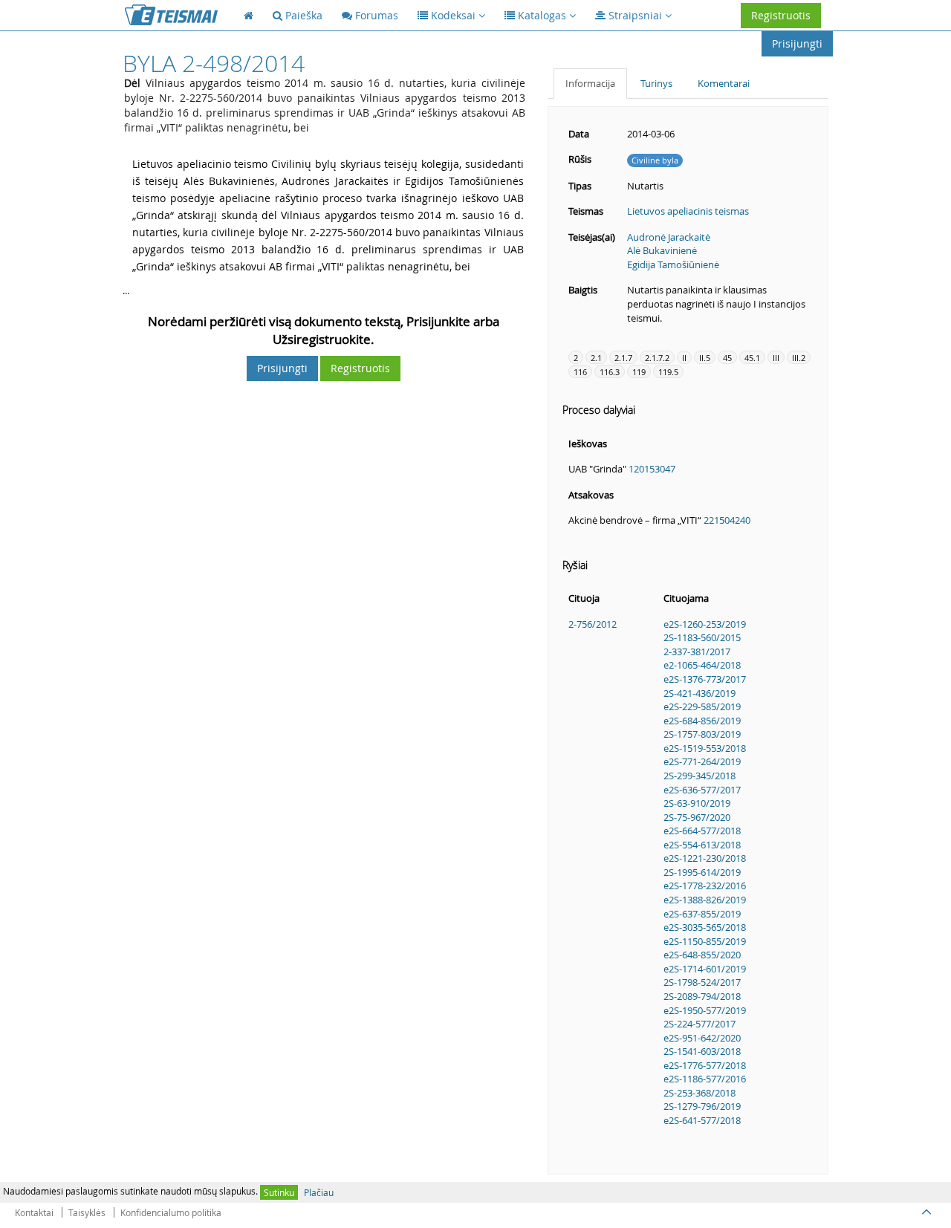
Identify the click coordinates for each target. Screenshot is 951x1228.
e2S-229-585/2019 (702, 706)
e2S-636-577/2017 (702, 789)
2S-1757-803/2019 (702, 734)
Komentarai (724, 83)
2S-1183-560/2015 (702, 637)
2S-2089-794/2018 (702, 996)
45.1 (752, 357)
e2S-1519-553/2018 (704, 748)
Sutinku (279, 1192)
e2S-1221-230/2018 (704, 858)
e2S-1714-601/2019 (704, 968)
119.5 (668, 371)
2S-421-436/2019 (699, 693)
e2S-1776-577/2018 (704, 1065)
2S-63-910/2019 (696, 803)
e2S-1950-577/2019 (704, 1010)
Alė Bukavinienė (662, 250)
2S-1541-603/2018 (702, 1051)
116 (580, 371)
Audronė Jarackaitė (668, 237)
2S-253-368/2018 (699, 1092)
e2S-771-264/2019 (702, 761)
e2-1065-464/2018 (702, 665)
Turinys (656, 83)
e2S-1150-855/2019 (704, 941)
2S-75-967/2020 (696, 817)
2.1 (596, 357)
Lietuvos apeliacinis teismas (688, 211)
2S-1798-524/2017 (702, 982)
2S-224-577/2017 (699, 1023)
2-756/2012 (592, 624)
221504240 (727, 520)
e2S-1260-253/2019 (704, 624)
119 (639, 371)
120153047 (652, 468)
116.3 (610, 371)
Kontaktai (34, 1212)
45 (727, 357)
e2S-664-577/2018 (702, 830)
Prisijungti (797, 43)
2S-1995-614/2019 (702, 872)
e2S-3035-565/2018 (704, 927)
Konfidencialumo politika (170, 1212)
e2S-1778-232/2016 (704, 885)
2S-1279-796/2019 (702, 1106)
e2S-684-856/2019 (702, 720)
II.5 (704, 357)
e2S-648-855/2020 (702, 954)
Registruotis (781, 15)
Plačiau (319, 1192)
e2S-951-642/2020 (702, 1038)
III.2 (798, 357)
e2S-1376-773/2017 (704, 679)
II (684, 357)
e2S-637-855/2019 (702, 913)
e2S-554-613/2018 (702, 844)
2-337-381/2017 (696, 651)
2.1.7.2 (657, 357)
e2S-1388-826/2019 (704, 899)
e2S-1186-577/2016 (704, 1078)
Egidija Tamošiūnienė (673, 264)
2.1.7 (623, 357)
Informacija (590, 83)
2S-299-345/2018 (699, 775)
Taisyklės (87, 1212)
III (776, 357)
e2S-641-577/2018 (702, 1120)
